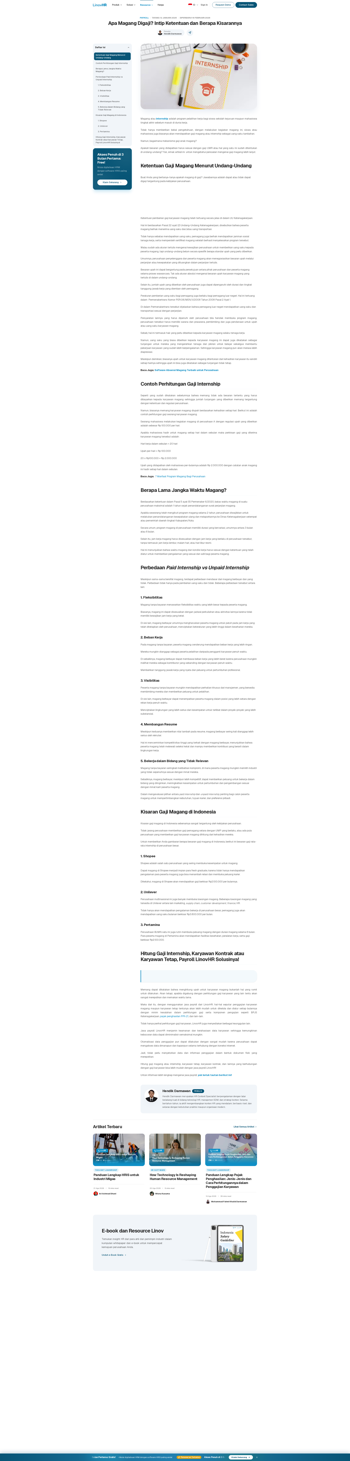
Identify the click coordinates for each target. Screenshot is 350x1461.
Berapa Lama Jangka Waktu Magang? (108, 70)
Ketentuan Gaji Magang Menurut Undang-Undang (110, 56)
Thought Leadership (106, 1170)
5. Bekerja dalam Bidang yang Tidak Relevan (111, 108)
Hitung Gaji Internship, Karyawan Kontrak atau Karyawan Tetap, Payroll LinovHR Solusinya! (111, 140)
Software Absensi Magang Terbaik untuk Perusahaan (186, 370)
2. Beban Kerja (104, 90)
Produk (115, 4)
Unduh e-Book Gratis (112, 1255)
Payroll (144, 18)
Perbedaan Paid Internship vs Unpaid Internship (109, 78)
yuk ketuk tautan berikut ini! (215, 1075)
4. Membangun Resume (109, 101)
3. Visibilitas (103, 96)
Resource (145, 5)
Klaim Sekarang (111, 182)
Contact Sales (246, 4)
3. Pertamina (104, 131)
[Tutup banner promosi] (257, 1457)
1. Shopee (102, 120)
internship (162, 118)
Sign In (204, 4)
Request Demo (223, 4)
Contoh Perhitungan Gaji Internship (112, 63)
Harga (161, 4)
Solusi (130, 4)
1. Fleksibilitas (104, 85)
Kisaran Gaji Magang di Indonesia (111, 115)
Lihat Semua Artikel (244, 1126)
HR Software (158, 1170)
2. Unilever (103, 126)
